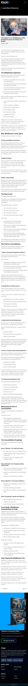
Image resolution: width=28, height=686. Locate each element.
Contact (3, 669)
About (2, 667)
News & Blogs (17, 667)
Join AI (16, 669)
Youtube (16, 678)
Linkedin (3, 678)
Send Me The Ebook (8, 640)
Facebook (3, 676)
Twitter (15, 676)
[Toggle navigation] (25, 2)
